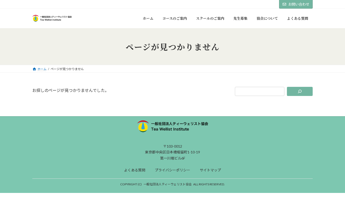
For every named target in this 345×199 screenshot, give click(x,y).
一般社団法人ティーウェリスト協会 (167, 184)
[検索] (300, 91)
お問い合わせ (298, 4)
